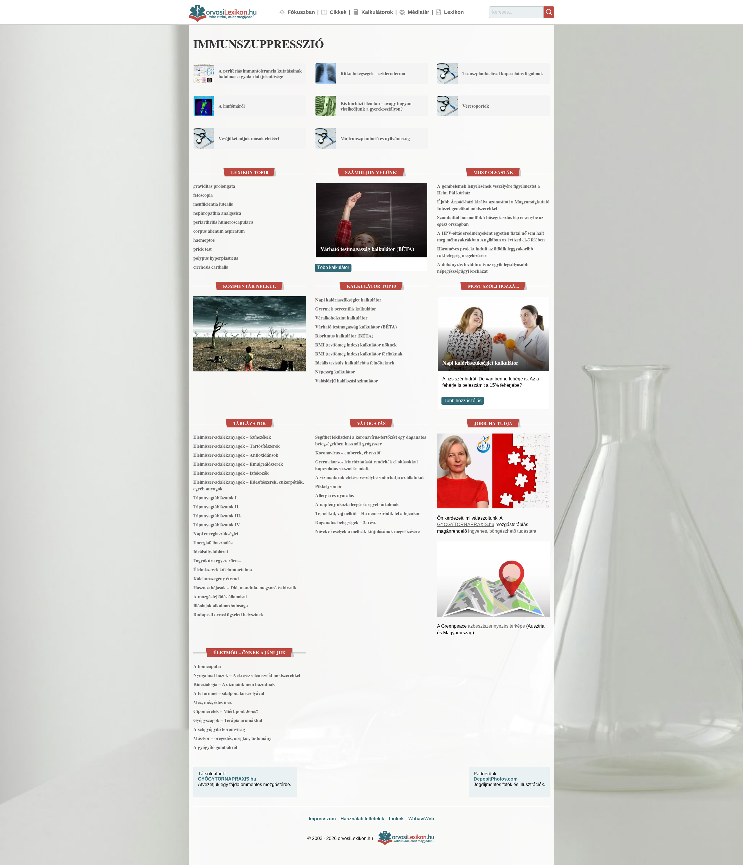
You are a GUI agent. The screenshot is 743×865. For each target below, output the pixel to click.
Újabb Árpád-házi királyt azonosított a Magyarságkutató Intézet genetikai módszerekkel (493, 205)
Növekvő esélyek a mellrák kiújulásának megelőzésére (367, 531)
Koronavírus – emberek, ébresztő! (348, 452)
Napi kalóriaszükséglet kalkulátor (348, 299)
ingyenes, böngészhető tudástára (502, 531)
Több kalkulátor (333, 267)
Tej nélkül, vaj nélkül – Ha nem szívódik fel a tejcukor (367, 513)
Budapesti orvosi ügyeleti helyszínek (228, 614)
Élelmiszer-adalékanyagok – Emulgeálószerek (238, 464)
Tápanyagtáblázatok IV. (217, 524)
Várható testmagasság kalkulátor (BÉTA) (367, 249)
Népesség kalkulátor (335, 371)
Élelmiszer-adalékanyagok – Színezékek (232, 437)
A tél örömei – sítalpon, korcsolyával (228, 693)
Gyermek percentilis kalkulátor (345, 308)
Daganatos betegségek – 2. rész (345, 522)
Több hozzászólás (462, 400)
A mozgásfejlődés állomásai (220, 596)
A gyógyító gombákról (215, 747)
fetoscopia (203, 195)
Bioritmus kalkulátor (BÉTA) (344, 335)
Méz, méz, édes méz (212, 702)
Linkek (396, 818)
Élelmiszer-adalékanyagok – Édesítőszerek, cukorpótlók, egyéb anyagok (248, 485)
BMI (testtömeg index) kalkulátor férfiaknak (359, 353)
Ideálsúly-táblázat (210, 551)
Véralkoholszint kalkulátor (341, 317)
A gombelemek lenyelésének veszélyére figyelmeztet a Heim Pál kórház (488, 189)
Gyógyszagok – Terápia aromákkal (227, 720)
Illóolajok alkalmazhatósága (220, 605)
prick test (202, 248)
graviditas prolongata (214, 186)
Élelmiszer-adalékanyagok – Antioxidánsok (235, 455)
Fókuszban (301, 12)
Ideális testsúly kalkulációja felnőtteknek (354, 362)
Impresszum (322, 818)
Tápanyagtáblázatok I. (215, 497)
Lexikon (454, 12)
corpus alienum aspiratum (219, 230)
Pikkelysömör (328, 486)
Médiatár (418, 12)
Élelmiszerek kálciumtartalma (222, 569)
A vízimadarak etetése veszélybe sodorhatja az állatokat (369, 477)
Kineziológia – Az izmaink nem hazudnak (234, 684)
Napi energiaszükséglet (215, 533)
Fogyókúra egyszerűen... (217, 560)
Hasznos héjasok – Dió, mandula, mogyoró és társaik (244, 587)
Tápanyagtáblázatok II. (216, 506)
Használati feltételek (362, 818)
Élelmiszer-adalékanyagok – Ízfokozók (231, 472)
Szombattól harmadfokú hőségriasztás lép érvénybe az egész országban (490, 220)
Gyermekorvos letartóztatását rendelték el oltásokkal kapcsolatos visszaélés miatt (366, 465)
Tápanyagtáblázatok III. (217, 515)
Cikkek (338, 12)
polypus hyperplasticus (215, 257)
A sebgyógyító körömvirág (219, 729)
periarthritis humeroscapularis (223, 221)
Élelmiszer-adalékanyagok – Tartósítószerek (236, 446)
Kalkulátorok (377, 12)
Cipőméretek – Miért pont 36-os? (225, 711)
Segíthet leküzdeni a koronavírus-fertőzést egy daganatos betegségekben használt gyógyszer (370, 440)
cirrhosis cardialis (210, 266)
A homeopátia (207, 666)
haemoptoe (204, 239)
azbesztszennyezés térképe (496, 626)
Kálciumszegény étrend (216, 578)
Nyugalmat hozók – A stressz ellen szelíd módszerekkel (246, 675)
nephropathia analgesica (217, 213)
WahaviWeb (421, 818)
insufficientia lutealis (213, 204)
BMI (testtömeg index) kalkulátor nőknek (356, 344)
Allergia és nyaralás (334, 495)
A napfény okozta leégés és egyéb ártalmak (357, 504)
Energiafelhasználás (212, 542)
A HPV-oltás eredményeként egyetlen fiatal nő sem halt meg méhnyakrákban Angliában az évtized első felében (491, 236)
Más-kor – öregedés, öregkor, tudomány (232, 738)
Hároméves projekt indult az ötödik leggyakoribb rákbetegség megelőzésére (485, 252)
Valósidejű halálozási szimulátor (346, 380)
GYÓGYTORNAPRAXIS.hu (465, 524)
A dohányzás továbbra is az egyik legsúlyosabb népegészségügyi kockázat (483, 267)
